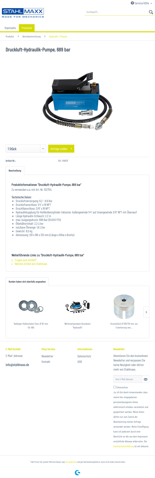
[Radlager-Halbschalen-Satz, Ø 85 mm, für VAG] (31, 306)
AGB (80, 361)
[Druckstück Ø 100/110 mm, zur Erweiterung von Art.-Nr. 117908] (124, 306)
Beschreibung (15, 170)
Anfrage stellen (58, 149)
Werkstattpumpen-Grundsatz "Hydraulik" (77, 325)
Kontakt (46, 361)
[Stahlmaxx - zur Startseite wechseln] (23, 13)
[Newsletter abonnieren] (145, 379)
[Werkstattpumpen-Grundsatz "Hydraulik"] (77, 306)
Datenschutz (84, 356)
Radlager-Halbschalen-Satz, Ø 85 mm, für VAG (31, 325)
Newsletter (47, 356)
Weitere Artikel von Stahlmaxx (30, 264)
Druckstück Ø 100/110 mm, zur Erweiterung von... (124, 325)
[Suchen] (151, 12)
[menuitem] (119, 12)
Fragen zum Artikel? (25, 260)
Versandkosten (71, 461)
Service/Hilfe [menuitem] (142, 3)
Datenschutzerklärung (123, 446)
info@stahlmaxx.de (17, 364)
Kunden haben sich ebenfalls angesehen (27, 281)
